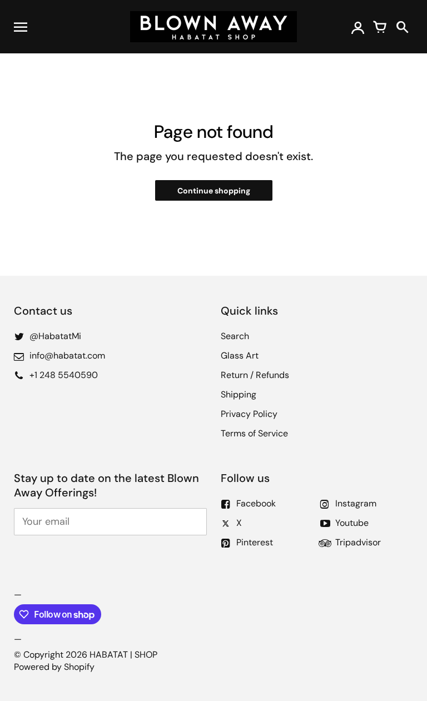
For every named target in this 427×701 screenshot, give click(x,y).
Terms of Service (254, 433)
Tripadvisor (358, 542)
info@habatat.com (67, 355)
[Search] (402, 26)
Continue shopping (213, 191)
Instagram (355, 503)
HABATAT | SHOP (123, 654)
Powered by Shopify (54, 667)
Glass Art (240, 355)
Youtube (352, 523)
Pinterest (254, 542)
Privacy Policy (249, 414)
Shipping (238, 394)
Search (235, 336)
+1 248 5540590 (63, 375)
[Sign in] (357, 26)
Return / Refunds (255, 375)
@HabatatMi (55, 336)
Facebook (256, 503)
